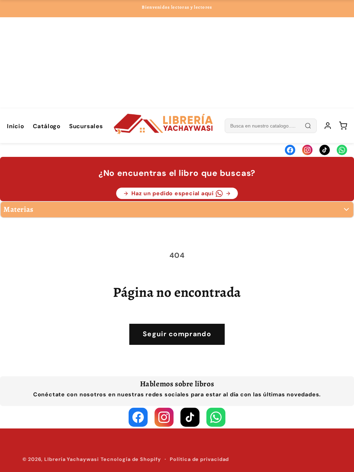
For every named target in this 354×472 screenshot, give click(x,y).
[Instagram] (307, 150)
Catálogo (46, 126)
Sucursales (86, 126)
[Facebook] (290, 150)
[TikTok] (324, 150)
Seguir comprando (177, 334)
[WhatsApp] (342, 150)
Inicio (15, 126)
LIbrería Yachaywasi (71, 459)
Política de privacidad (199, 459)
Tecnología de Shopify (131, 459)
